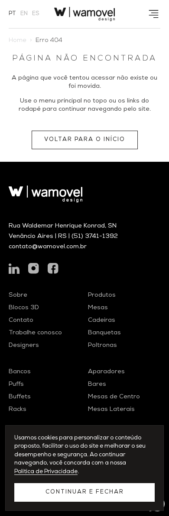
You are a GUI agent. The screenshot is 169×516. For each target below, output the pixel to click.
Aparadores (106, 372)
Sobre (18, 295)
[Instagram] (33, 268)
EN (24, 14)
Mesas (98, 308)
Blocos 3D (24, 308)
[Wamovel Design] (84, 14)
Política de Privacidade (46, 472)
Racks (17, 410)
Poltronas (102, 346)
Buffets (20, 397)
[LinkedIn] (14, 268)
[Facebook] (53, 268)
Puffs (16, 384)
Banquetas (104, 333)
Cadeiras (101, 320)
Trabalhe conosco (35, 333)
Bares (97, 384)
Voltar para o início (84, 140)
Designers (24, 346)
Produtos (102, 295)
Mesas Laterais (111, 410)
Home (17, 41)
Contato (21, 320)
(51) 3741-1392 (95, 237)
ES (35, 14)
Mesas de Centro (114, 397)
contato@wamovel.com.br (48, 247)
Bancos (20, 372)
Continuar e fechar (85, 492)
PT (12, 14)
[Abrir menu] (153, 14)
